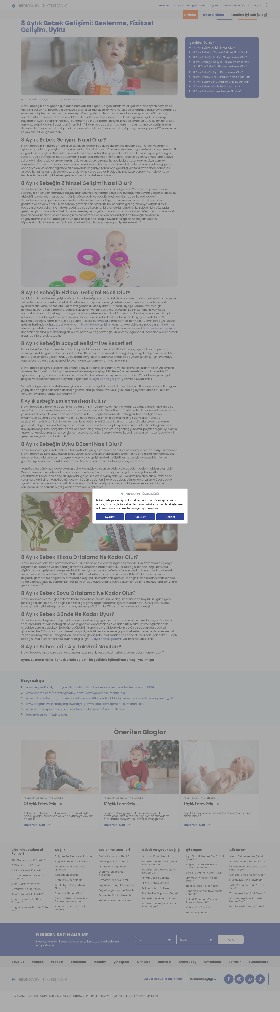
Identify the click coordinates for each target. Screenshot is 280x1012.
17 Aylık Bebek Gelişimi (122, 804)
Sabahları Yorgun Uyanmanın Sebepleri (204, 893)
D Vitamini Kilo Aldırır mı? (114, 880)
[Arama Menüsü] (267, 5)
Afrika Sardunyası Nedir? (114, 856)
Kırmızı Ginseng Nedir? (113, 866)
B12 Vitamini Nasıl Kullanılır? (28, 860)
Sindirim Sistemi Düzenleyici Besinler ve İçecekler (72, 900)
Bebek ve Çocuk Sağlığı (161, 850)
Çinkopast (121, 962)
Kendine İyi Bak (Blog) (249, 15)
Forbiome (78, 962)
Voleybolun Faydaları (199, 907)
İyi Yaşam (194, 850)
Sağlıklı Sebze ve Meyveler (115, 900)
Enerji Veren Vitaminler (25, 883)
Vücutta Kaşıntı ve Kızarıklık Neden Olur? (246, 900)
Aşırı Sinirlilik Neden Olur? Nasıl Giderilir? (205, 858)
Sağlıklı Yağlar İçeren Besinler (117, 890)
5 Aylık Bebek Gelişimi (155, 888)
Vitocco (38, 962)
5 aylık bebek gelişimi (160, 328)
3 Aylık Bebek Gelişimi (155, 877)
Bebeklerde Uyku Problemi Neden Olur (159, 871)
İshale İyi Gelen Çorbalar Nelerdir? (70, 887)
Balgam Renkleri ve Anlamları (73, 856)
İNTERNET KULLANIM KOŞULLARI (104, 996)
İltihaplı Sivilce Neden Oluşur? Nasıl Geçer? (247, 868)
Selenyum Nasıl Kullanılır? (27, 894)
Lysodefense (259, 962)
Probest (57, 962)
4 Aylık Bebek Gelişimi (156, 883)
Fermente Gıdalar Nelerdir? (116, 895)
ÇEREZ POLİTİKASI (73, 996)
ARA (231, 940)
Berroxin (235, 962)
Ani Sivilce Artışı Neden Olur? (247, 861)
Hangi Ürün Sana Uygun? (202, 5)
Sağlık (60, 850)
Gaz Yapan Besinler (67, 874)
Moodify (100, 962)
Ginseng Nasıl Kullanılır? (113, 861)
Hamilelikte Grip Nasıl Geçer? (160, 893)
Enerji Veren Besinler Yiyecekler (111, 873)
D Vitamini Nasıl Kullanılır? (27, 870)
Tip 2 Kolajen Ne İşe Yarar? (202, 885)
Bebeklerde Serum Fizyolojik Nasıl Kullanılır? (160, 863)
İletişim (256, 5)
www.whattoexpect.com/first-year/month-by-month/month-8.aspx (75, 709)
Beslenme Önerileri (114, 850)
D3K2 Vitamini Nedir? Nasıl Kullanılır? (27, 877)
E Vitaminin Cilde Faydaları (245, 880)
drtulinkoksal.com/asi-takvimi (46, 715)
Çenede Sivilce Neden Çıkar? (247, 874)
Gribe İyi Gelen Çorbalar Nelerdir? (70, 868)
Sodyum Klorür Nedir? (156, 856)
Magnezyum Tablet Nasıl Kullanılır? (26, 901)
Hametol (164, 962)
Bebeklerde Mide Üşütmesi (159, 898)
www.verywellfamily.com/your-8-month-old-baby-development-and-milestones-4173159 (90, 687)
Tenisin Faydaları (196, 912)
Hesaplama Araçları (171, 5)
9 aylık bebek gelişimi (95, 324)
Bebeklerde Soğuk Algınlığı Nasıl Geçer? (159, 905)
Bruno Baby (187, 962)
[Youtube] (249, 979)
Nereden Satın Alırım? (235, 5)
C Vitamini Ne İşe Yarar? (26, 888)
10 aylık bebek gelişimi (105, 639)
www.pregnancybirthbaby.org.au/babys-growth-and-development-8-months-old (84, 704)
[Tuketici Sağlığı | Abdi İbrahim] (40, 5)
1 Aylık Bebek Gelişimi (201, 804)
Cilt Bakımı (238, 850)
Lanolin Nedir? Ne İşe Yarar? (246, 906)
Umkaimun (212, 962)
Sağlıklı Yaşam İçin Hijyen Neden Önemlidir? (201, 866)
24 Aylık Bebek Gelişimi (43, 804)
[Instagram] (239, 979)
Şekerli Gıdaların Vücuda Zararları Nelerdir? (201, 901)
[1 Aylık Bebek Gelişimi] (220, 767)
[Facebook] (229, 979)
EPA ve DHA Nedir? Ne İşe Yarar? (202, 879)
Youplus (17, 962)
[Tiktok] (260, 979)
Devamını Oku (34, 825)
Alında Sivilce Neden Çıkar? (246, 856)
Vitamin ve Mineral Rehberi (27, 852)
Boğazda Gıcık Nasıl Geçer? (72, 861)
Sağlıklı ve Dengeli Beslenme (117, 885)
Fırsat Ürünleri (214, 15)
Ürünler (190, 15)
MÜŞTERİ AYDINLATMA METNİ (141, 996)
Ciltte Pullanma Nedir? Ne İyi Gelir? (246, 887)
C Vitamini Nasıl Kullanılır (26, 865)
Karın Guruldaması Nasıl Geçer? (70, 908)
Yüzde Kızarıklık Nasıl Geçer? (247, 893)
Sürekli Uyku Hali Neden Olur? (204, 872)
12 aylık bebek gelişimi (105, 379)
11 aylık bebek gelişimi (60, 328)
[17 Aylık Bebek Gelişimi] (140, 767)
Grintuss (143, 962)
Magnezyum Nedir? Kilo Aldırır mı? (30, 909)
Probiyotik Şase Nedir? (69, 880)
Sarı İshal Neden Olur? (69, 893)
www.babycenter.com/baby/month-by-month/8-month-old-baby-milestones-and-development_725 (100, 698)
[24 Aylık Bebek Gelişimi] (60, 767)
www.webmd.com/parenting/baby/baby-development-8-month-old (75, 693)
